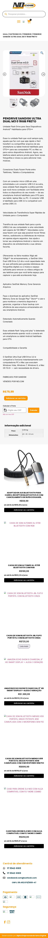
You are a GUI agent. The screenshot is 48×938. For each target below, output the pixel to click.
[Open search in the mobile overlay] (24, 14)
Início (5, 34)
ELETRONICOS (15, 34)
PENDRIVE (27, 34)
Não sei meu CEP (8, 414)
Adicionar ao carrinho (16, 398)
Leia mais (24, 646)
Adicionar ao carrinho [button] (24, 510)
